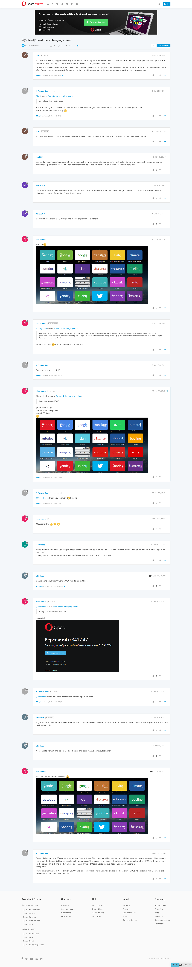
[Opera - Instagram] (41, 958)
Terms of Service (130, 920)
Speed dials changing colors (60, 96)
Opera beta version (31, 921)
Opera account (68, 909)
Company (160, 899)
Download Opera (97, 22)
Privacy (126, 909)
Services (66, 899)
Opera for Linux (30, 917)
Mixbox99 (40, 185)
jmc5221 (39, 157)
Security (126, 905)
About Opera (160, 905)
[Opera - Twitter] (26, 958)
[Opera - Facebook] (22, 958)
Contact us (159, 924)
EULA (125, 916)
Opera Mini (28, 937)
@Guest (45, 55)
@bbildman (53, 601)
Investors (159, 916)
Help (94, 899)
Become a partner (162, 920)
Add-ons (65, 905)
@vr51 (54, 91)
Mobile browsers (28, 929)
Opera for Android (31, 934)
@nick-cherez (56, 493)
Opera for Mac (29, 913)
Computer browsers (30, 905)
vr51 (38, 55)
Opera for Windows (32, 46)
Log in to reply (164, 45)
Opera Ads (66, 916)
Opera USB (28, 924)
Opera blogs (97, 909)
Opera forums (98, 913)
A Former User (42, 91)
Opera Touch (28, 941)
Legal (126, 899)
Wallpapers (66, 913)
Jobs (157, 913)
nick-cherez (41, 239)
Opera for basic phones (33, 945)
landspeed (40, 545)
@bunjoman (54, 323)
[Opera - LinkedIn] (36, 958)
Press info (159, 909)
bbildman (40, 576)
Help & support (98, 905)
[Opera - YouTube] (31, 958)
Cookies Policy (129, 913)
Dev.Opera (96, 916)
